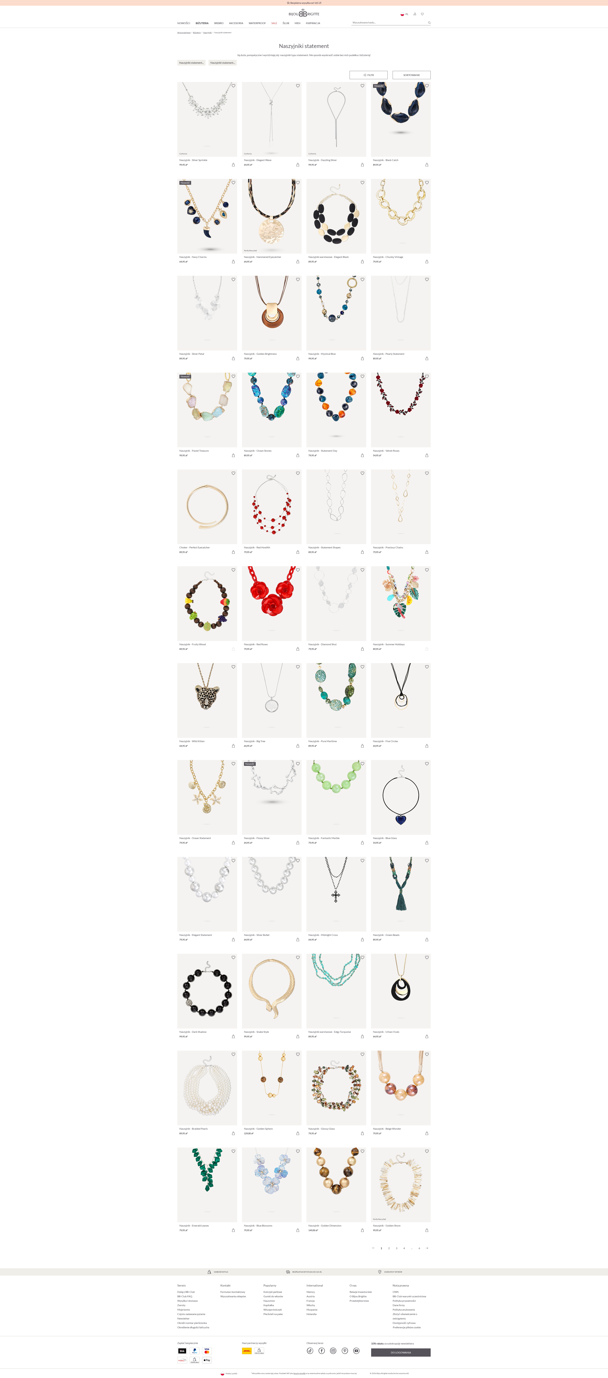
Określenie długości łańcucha (193, 1327)
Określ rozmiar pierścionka (192, 1322)
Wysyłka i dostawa (187, 1300)
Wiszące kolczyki (272, 1309)
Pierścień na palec (273, 1313)
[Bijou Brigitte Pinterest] (344, 1351)
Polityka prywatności (404, 1300)
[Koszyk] (429, 14)
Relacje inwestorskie (361, 1291)
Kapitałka (268, 1305)
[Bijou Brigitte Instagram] (333, 1351)
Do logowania (401, 1352)
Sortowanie (411, 74)
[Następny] (427, 1248)
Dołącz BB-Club (186, 1291)
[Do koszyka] (233, 164)
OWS (396, 1291)
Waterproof (257, 23)
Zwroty (181, 1305)
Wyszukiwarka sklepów (233, 1296)
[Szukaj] (429, 22)
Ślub (286, 23)
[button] (414, 14)
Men (297, 23)
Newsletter (183, 1318)
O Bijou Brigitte (358, 1296)
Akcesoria (236, 23)
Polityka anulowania (404, 1309)
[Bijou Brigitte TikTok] (310, 1351)
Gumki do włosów (273, 1296)
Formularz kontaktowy (232, 1291)
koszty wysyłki (299, 1373)
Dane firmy (399, 1305)
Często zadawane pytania (191, 1313)
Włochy (311, 1305)
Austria (311, 1296)
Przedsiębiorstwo (359, 1300)
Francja (311, 1300)
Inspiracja (313, 23)
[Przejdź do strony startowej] (304, 12)
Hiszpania (312, 1309)
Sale (274, 23)
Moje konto (183, 1309)
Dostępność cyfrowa (404, 1322)
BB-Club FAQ (184, 1296)
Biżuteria (202, 23)
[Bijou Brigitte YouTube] (356, 1351)
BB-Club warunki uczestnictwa (409, 1296)
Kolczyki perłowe (272, 1291)
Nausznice (269, 1300)
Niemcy (311, 1291)
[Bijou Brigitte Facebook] (321, 1351)
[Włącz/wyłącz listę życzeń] (233, 86)
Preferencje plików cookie (407, 1327)
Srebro (219, 23)
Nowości (183, 23)
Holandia (312, 1313)
